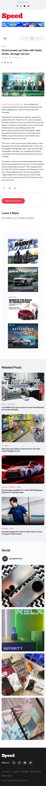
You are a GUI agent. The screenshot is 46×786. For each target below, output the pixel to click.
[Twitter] (30, 763)
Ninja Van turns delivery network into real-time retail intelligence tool (21, 450)
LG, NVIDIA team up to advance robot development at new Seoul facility (23, 408)
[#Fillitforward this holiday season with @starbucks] (23, 719)
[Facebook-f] (14, 763)
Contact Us (6, 772)
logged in (15, 218)
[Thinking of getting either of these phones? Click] (23, 586)
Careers (15, 772)
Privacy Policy (35, 772)
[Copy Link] (11, 62)
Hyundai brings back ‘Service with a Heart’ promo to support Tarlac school (22, 533)
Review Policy (7, 776)
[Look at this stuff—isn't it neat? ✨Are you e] (23, 674)
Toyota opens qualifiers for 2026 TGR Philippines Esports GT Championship (22, 491)
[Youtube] (25, 763)
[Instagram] (19, 763)
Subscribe (24, 772)
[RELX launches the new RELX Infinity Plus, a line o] (23, 630)
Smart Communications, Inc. (13, 104)
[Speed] (12, 16)
